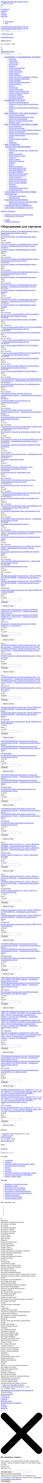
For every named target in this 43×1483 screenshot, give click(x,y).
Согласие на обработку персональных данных (20, 1173)
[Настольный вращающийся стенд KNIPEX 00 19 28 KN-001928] (21, 547)
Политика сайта (6, 1401)
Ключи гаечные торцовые (17, 181)
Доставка (4, 14)
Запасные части (14, 198)
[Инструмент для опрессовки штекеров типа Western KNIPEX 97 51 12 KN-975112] (21, 614)
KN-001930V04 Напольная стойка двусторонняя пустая (20, 498)
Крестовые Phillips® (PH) (17, 170)
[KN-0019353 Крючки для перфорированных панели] (21, 260)
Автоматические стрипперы (18, 139)
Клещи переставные (16, 71)
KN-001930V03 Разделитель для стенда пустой (17, 485)
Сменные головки (15, 177)
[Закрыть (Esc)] (1, 1410)
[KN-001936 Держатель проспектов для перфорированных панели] (21, 532)
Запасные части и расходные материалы (18, 1193)
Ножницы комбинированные (19, 102)
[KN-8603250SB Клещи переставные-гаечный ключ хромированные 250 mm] (21, 948)
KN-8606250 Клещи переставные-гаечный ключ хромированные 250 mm (17, 824)
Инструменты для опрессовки (15, 1189)
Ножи (11, 141)
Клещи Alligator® (15, 75)
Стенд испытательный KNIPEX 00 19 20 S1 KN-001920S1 (20, 332)
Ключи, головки (14, 159)
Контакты (4, 16)
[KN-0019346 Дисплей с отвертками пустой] (21, 468)
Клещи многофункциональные (19, 82)
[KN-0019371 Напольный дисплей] (21, 455)
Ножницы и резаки (11, 1186)
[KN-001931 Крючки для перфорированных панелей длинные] (21, 245)
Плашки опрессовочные (17, 135)
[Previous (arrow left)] (1, 1412)
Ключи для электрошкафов (18, 119)
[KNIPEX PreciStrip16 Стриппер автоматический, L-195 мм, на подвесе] (21, 647)
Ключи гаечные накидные (18, 179)
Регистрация (9, 21)
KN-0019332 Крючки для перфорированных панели (18, 237)
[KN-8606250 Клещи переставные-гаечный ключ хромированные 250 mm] (21, 813)
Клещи (11, 137)
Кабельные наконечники (17, 196)
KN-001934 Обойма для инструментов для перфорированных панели (15, 401)
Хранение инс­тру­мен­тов (13, 1197)
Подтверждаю (6, 1481)
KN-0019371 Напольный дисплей (12, 459)
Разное (11, 165)
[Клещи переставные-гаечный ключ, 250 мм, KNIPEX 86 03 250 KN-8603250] (21, 914)
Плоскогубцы (13, 88)
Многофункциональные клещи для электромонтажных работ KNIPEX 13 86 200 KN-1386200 (19, 992)
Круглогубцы (13, 64)
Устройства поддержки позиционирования (23, 133)
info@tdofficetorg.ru (7, 37)
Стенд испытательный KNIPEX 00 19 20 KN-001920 (19, 371)
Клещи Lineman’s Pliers (16, 115)
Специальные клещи (16, 89)
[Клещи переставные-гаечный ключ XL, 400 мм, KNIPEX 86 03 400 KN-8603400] (21, 580)
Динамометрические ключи (18, 188)
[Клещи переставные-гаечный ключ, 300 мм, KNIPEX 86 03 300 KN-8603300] (21, 711)
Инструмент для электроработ (15, 1188)
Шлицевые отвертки (16, 166)
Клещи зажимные (15, 80)
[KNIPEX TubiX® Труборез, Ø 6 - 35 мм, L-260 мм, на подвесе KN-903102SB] (21, 880)
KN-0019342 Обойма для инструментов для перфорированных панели (16, 418)
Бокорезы (12, 66)
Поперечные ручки (15, 190)
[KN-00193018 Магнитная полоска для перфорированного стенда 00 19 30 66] (21, 380)
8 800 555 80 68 (18, 1385)
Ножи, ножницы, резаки (17, 156)
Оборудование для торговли (18, 203)
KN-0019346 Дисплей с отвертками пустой (15, 472)
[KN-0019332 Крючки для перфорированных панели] (21, 232)
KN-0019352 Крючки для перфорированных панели (18, 277)
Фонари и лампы (14, 122)
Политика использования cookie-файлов (18, 1174)
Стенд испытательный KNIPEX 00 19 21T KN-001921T (20, 345)
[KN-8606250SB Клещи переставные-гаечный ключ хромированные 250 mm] (21, 779)
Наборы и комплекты (12, 1195)
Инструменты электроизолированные (18, 1191)
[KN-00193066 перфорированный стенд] (21, 562)
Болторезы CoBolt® (15, 95)
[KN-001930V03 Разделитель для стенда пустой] (21, 481)
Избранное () (19, 1390)
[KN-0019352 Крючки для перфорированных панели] (21, 273)
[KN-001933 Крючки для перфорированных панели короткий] (21, 286)
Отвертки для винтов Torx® (18, 174)
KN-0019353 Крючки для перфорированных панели (18, 264)
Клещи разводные (15, 70)
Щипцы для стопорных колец (19, 91)
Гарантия (4, 11)
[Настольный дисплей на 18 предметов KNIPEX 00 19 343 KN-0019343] (21, 440)
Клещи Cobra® (14, 73)
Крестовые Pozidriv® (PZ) (17, 168)
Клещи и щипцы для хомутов (19, 93)
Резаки (11, 111)
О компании (5, 9)
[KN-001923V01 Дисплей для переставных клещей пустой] (21, 427)
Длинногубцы (13, 62)
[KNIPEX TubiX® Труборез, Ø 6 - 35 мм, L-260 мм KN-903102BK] (21, 846)
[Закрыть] (21, 1453)
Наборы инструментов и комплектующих (23, 202)
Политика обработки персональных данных (20, 1164)
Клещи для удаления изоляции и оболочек (23, 77)
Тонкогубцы (13, 61)
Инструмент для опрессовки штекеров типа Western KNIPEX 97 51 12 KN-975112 (18, 624)
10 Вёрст (11, 1152)
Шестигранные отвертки (17, 175)
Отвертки (12, 157)
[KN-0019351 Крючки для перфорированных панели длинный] (21, 300)
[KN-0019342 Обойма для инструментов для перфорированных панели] (21, 412)
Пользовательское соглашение (15, 1166)
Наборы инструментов (16, 161)
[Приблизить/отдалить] (5, 1410)
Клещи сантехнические (17, 68)
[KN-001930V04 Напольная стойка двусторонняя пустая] (21, 494)
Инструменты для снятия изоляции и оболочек (25, 130)
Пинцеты (12, 163)
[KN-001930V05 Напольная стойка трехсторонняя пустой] (21, 507)
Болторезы (12, 59)
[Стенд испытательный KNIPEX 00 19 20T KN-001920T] (21, 354)
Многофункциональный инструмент (21, 117)
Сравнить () (28, 1390)
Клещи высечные (15, 84)
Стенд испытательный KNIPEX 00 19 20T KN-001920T (20, 358)
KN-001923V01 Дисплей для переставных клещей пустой (20, 432)
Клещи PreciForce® (15, 126)
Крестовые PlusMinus (16, 172)
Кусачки (11, 86)
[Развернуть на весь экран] (3, 1410)
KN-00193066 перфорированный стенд (14, 566)
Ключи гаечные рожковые (18, 183)
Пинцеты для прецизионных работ (21, 121)
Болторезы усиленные (16, 96)
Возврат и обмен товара (13, 1176)
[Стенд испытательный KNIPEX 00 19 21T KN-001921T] (21, 341)
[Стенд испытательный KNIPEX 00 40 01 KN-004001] (21, 315)
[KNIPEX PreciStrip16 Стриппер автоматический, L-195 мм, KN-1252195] (21, 679)
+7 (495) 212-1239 (7, 3)
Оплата (3, 13)
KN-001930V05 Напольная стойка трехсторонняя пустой (20, 511)
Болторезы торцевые (16, 98)
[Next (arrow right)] (3, 1412)
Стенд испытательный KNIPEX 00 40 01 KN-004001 (19, 319)
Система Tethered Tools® (13, 1198)
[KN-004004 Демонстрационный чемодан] (21, 519)
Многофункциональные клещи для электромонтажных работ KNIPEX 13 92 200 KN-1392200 (19, 1071)
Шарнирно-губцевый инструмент (16, 1184)
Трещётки (12, 184)
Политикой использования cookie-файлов (21, 1478)
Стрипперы (13, 142)
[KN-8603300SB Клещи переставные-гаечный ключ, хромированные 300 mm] (21, 745)
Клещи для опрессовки (16, 128)
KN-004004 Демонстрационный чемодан (15, 524)
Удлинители (13, 186)
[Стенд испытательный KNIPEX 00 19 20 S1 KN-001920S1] (21, 328)
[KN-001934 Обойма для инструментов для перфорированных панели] (21, 395)
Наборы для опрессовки (17, 132)
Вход (6, 23)
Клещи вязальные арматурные (19, 79)
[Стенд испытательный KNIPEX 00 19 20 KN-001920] (21, 367)
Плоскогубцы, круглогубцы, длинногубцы (23, 150)
